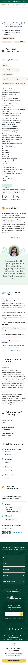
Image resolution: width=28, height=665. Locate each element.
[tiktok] (6, 629)
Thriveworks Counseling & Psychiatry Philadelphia (11, 497)
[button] (14, 348)
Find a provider (16, 4)
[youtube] (18, 629)
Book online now (7, 1)
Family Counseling (9, 30)
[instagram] (9, 629)
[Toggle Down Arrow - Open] (23, 558)
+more (20, 26)
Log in (24, 4)
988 (6, 591)
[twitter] (15, 629)
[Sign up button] (21, 614)
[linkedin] (21, 629)
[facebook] (12, 629)
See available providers (14, 660)
